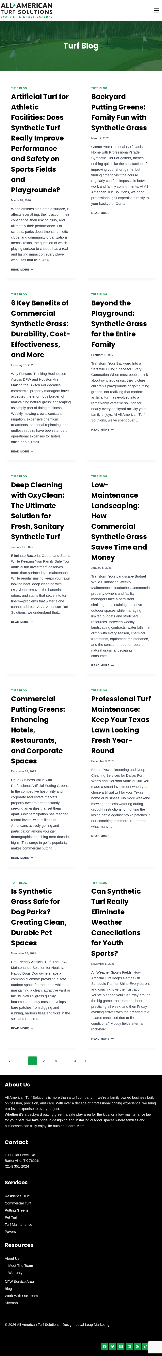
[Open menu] (157, 10)
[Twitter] (112, 1346)
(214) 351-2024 (17, 1166)
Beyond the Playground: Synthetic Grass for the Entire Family (119, 323)
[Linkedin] (129, 1346)
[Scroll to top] (152, 1340)
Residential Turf (17, 1196)
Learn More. (75, 1126)
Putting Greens (16, 1210)
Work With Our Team (21, 1296)
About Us (12, 1258)
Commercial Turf (18, 1203)
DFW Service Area (19, 1282)
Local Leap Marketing (92, 1325)
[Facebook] (104, 1346)
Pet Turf (11, 1217)
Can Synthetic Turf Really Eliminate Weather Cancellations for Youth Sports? (116, 922)
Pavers (10, 1232)
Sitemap (11, 1303)
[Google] (137, 1346)
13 (74, 1061)
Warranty (15, 1273)
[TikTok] (145, 1346)
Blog (8, 1289)
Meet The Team (20, 1266)
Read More (22, 269)
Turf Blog (19, 88)
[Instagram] (120, 1346)
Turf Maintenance (18, 1225)
